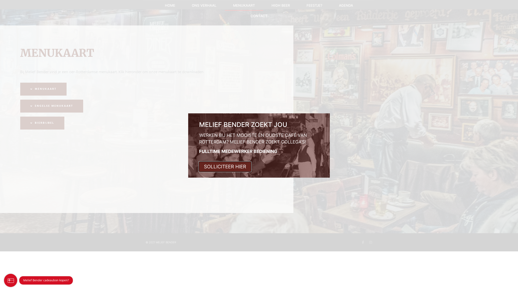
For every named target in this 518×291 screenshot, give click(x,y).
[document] (259, 145)
